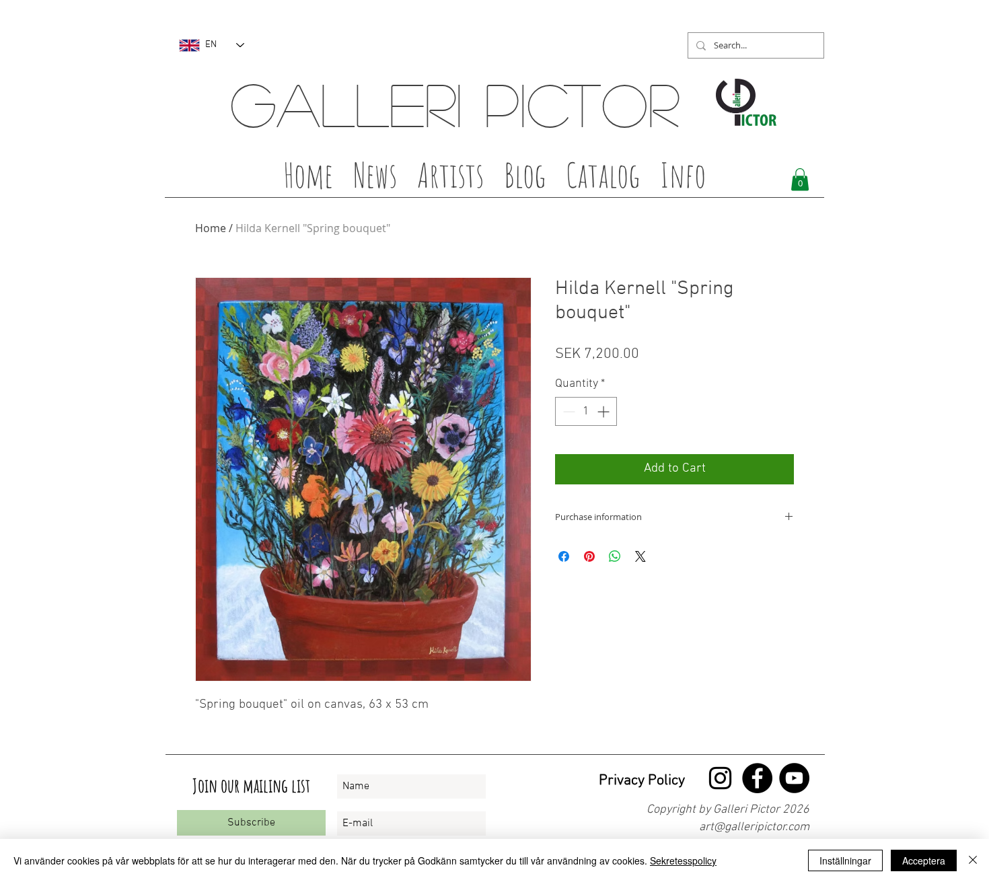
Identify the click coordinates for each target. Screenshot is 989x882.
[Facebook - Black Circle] (757, 778)
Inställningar (845, 860)
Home (210, 228)
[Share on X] (640, 556)
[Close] (973, 860)
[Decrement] (567, 411)
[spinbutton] (586, 411)
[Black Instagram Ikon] (720, 778)
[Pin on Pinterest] (589, 556)
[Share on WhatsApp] (615, 556)
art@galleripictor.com (754, 827)
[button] (450, 179)
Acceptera (923, 860)
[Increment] (604, 411)
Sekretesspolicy (683, 860)
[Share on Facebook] (564, 556)
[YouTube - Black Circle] (794, 778)
